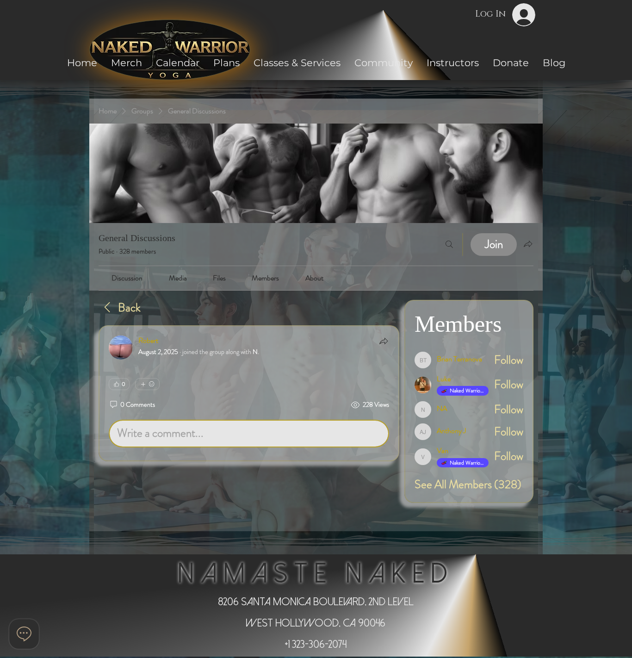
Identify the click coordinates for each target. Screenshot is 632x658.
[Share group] (527, 243)
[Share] (383, 341)
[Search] (449, 244)
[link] (127, 278)
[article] (249, 393)
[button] (383, 62)
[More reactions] (147, 384)
